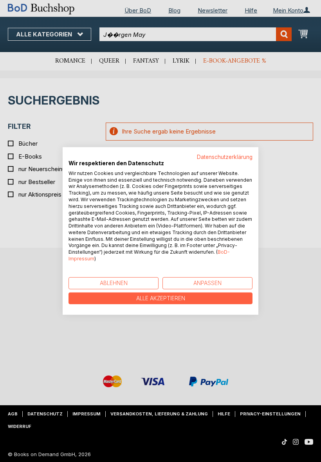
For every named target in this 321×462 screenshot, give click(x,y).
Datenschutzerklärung (224, 157)
